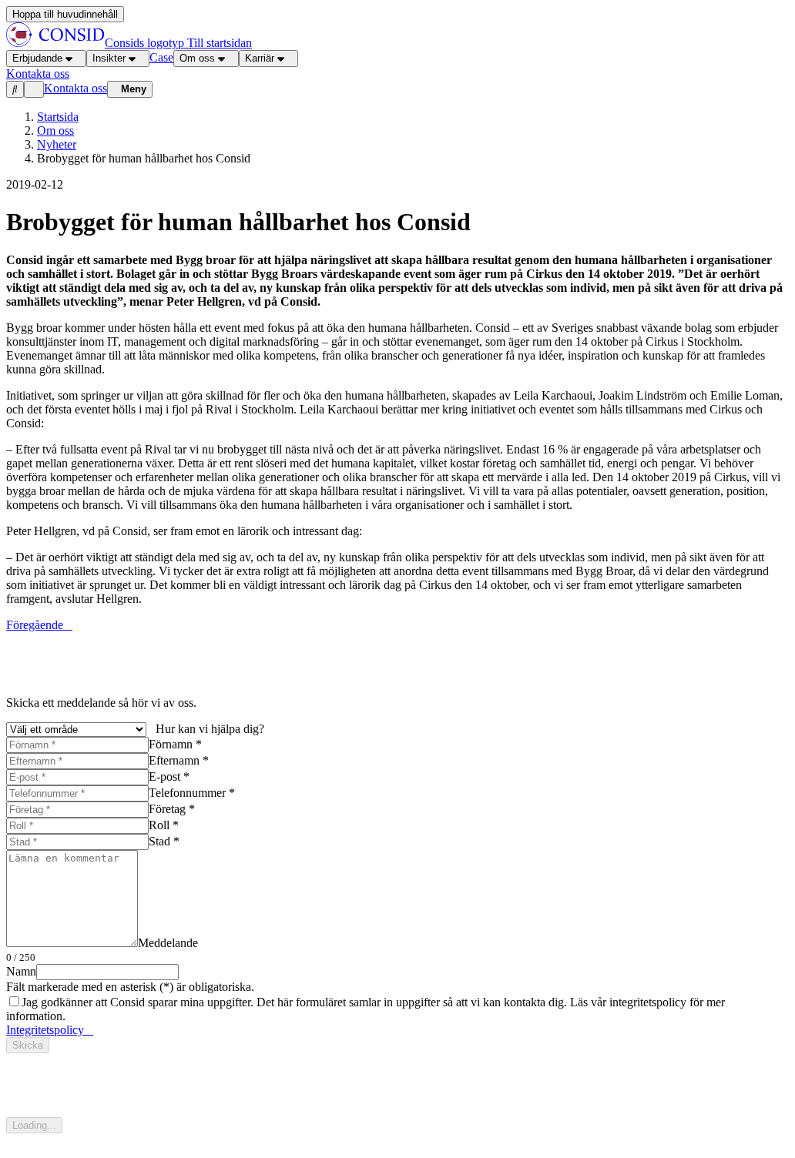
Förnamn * (175, 744)
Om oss (197, 58)
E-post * (169, 776)
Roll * (164, 825)
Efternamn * (179, 760)
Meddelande (168, 942)
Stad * (164, 841)
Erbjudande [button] (37, 58)
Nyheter (56, 144)
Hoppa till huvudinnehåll (65, 14)
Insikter (109, 58)
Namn (21, 971)
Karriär (259, 58)
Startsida (58, 116)
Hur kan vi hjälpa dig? (210, 728)
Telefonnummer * (192, 792)
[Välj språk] (34, 89)
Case (161, 57)
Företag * (172, 808)
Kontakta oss (75, 88)
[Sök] (15, 89)
